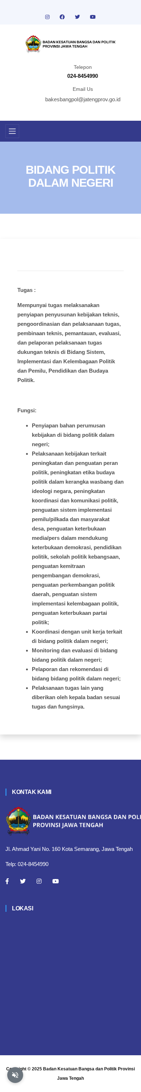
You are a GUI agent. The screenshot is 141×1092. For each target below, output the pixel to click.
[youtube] (93, 17)
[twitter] (78, 17)
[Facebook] (7, 881)
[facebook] (62, 17)
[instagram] (48, 17)
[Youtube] (56, 881)
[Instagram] (39, 881)
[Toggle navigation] (12, 131)
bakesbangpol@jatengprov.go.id (82, 99)
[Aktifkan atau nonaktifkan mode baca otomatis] (15, 1075)
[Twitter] (22, 881)
